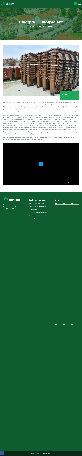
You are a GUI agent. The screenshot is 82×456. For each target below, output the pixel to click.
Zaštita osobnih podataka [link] (36, 203)
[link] (2, 453)
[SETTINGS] (74, 183)
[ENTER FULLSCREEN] (76, 183)
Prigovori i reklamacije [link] (35, 216)
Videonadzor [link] (32, 219)
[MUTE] (63, 183)
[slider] (32, 183)
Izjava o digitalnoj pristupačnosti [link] (38, 213)
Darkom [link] (37, 453)
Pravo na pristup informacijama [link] (38, 206)
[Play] (5, 183)
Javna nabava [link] (33, 209)
